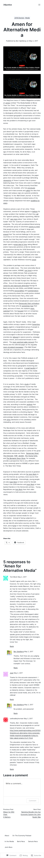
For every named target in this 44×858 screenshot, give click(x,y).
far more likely (31, 474)
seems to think (34, 227)
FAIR (15, 456)
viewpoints (7, 180)
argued (5, 234)
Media (27, 18)
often (9, 420)
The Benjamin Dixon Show (15, 458)
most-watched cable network (23, 342)
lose (31, 306)
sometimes (26, 306)
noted (34, 260)
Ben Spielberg (19, 651)
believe (35, 211)
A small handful (30, 368)
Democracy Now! (32, 453)
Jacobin (21, 456)
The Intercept (8, 456)
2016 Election (19, 18)
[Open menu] (39, 4)
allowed (16, 337)
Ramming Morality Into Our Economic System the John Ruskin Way (31, 814)
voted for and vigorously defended (16, 286)
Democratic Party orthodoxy (29, 303)
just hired (28, 270)
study (27, 384)
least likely (13, 482)
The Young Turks (31, 456)
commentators (33, 291)
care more (14, 219)
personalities (19, 291)
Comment (32, 801)
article (8, 103)
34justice (7, 5)
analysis (29, 404)
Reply (12, 646)
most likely (30, 484)
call (37, 214)
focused (20, 311)
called (28, 190)
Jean (11, 673)
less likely (18, 489)
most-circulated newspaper (13, 347)
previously (31, 188)
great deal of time (20, 244)
